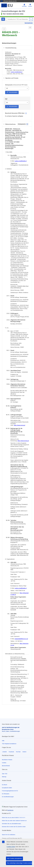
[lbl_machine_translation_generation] (26, 113)
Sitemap (4, 776)
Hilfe (3, 740)
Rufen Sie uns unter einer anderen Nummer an (14, 820)
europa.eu (10, 810)
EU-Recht (4, 784)
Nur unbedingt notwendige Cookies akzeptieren (19, 863)
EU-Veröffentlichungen (8, 796)
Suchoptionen (29, 23)
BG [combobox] (7, 102)
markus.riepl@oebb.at (16, 72)
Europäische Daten (7, 787)
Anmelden (24, 6)
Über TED (4, 773)
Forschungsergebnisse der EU (10, 790)
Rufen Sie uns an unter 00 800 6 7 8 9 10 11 (13, 817)
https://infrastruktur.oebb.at (19, 593)
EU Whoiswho (5, 793)
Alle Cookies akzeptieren (14, 858)
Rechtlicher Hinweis (7, 759)
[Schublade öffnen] (4, 29)
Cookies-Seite (11, 846)
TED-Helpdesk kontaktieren (9, 743)
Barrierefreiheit (6, 765)
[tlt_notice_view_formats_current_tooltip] (27, 124)
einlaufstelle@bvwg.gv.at (21, 638)
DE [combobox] (7, 88)
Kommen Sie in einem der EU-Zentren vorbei (14, 826)
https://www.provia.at (19, 425)
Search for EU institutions (8, 834)
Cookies (4, 762)
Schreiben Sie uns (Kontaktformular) (11, 823)
